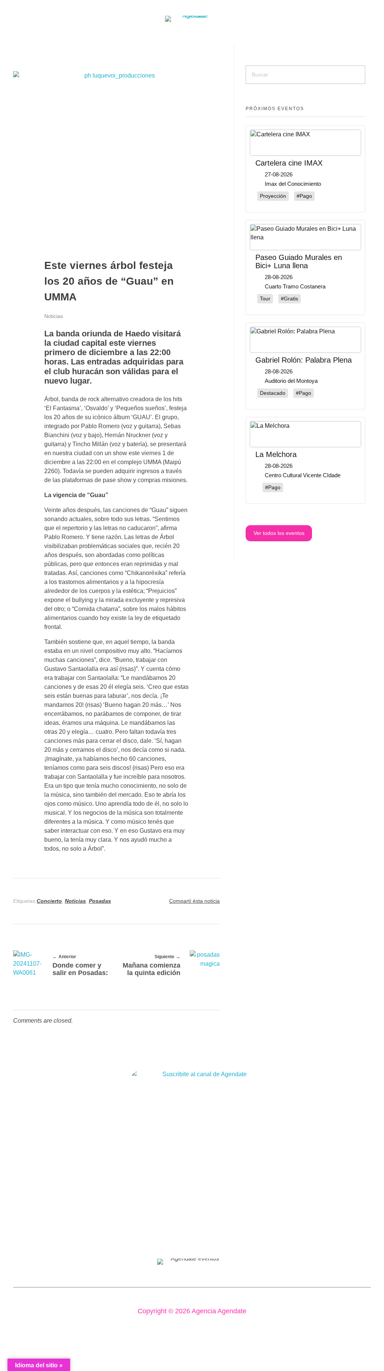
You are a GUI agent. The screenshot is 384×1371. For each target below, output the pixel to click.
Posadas (100, 901)
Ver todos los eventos (279, 533)
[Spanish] (6, 38)
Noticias (53, 316)
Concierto (49, 901)
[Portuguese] (16, 38)
